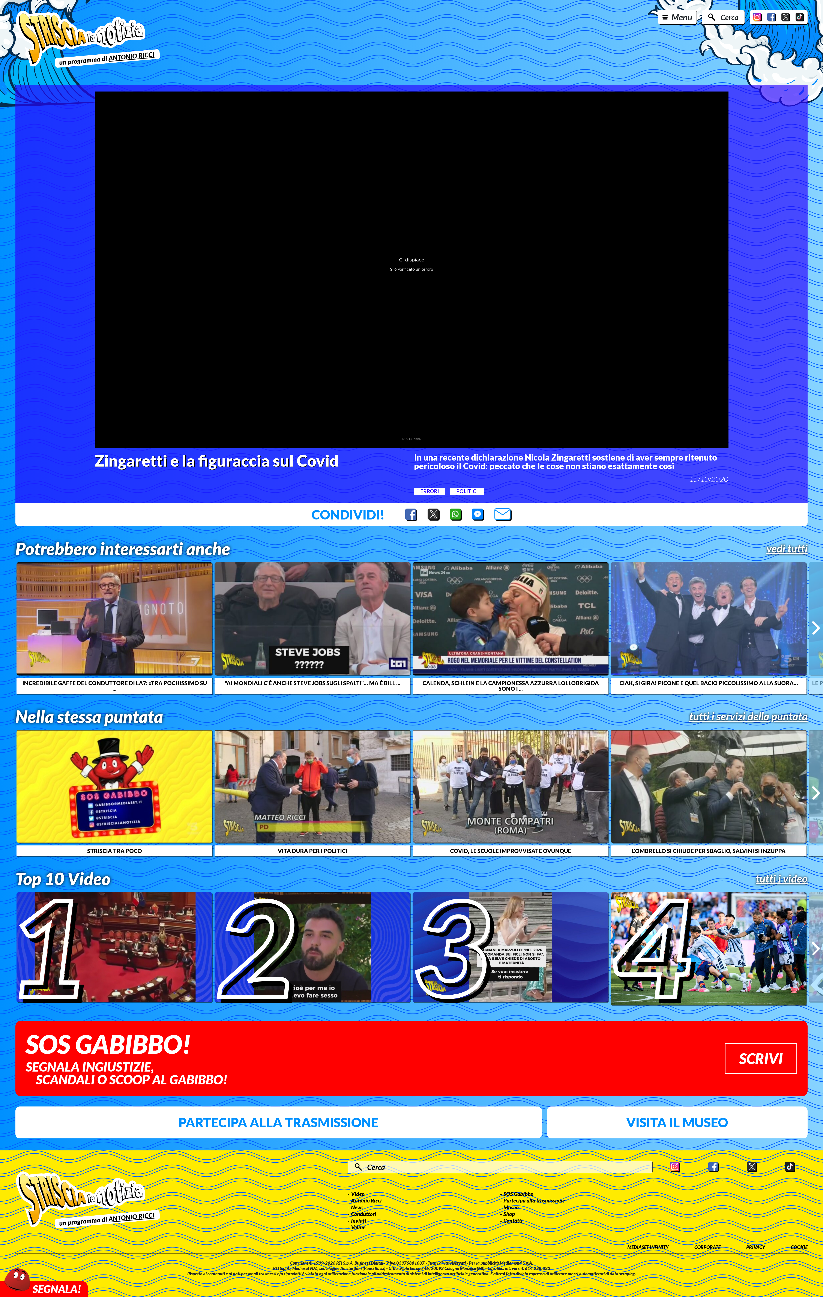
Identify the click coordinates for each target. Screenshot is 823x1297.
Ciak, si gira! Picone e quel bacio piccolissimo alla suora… (708, 683)
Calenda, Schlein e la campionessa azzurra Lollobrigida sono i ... (510, 685)
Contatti (513, 1220)
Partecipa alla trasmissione (278, 1122)
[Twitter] (785, 17)
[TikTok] (800, 17)
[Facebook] (771, 17)
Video (358, 1193)
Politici (467, 491)
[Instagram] (757, 17)
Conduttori (363, 1214)
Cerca (729, 17)
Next (816, 628)
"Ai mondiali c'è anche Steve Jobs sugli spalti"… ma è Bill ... (312, 683)
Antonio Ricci (366, 1200)
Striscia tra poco (114, 851)
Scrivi (761, 1058)
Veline (358, 1227)
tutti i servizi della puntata (748, 716)
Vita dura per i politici (312, 851)
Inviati (358, 1220)
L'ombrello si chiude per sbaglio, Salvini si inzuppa (708, 851)
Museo (511, 1207)
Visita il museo (677, 1122)
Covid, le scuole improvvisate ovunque (510, 851)
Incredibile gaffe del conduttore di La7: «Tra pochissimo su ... (114, 685)
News (357, 1207)
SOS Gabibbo (518, 1193)
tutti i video (782, 878)
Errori (429, 491)
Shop (509, 1214)
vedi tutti (787, 548)
